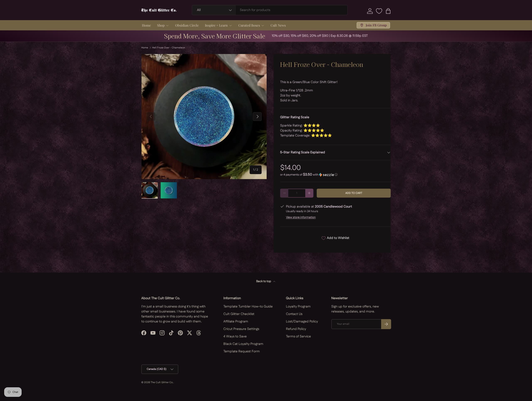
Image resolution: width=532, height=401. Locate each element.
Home (146, 25)
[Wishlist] (379, 11)
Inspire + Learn (216, 25)
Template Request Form (241, 351)
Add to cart (353, 193)
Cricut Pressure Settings (241, 329)
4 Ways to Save (235, 336)
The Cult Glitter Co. (162, 382)
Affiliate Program (235, 321)
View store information (301, 217)
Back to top (264, 281)
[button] (388, 11)
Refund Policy (296, 329)
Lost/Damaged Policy (302, 321)
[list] (204, 116)
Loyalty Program (298, 306)
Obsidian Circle (187, 25)
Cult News (278, 25)
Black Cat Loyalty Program (243, 344)
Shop (161, 25)
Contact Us (294, 314)
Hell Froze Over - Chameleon (168, 48)
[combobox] (270, 10)
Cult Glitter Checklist (238, 314)
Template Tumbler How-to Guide (248, 306)
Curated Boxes (249, 25)
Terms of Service (298, 336)
